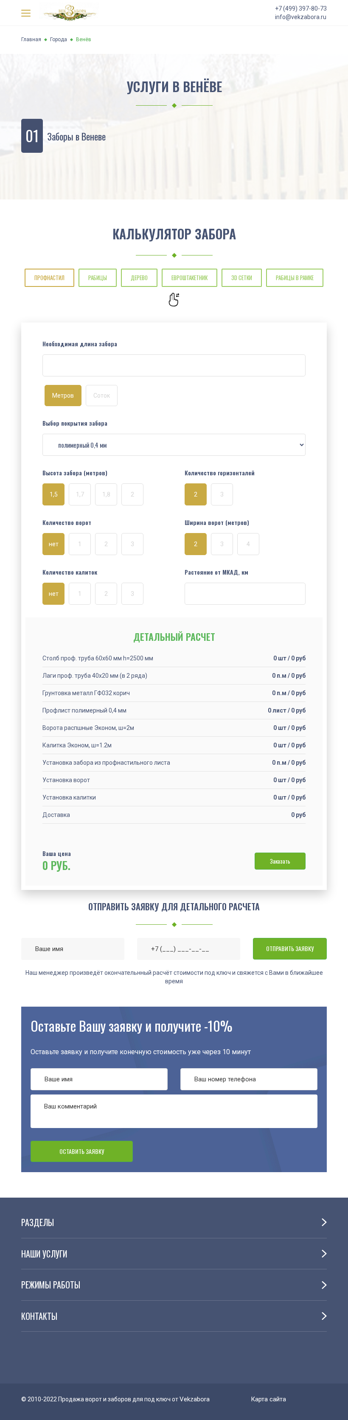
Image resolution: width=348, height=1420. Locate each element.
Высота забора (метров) (74, 473)
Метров (63, 395)
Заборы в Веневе (76, 136)
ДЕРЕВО (139, 277)
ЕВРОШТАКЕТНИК (189, 277)
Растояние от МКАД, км (216, 572)
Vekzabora (195, 1399)
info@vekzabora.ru (300, 17)
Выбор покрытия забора (74, 423)
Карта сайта (268, 1399)
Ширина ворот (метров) (217, 522)
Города (58, 39)
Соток (101, 395)
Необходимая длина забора (79, 344)
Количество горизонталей (220, 473)
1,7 (80, 494)
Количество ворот (66, 522)
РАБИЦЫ (97, 277)
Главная (31, 39)
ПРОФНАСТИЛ (49, 277)
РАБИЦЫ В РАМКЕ (295, 277)
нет (54, 544)
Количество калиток (69, 572)
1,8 (106, 494)
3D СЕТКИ (241, 277)
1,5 (54, 494)
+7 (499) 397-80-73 (301, 8)
